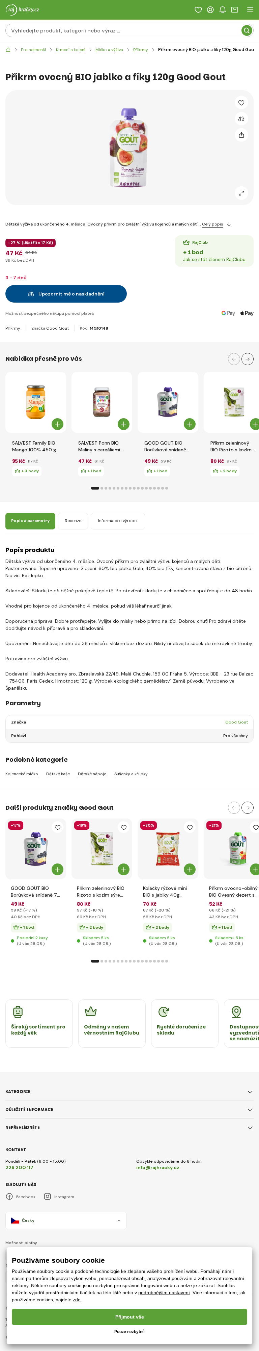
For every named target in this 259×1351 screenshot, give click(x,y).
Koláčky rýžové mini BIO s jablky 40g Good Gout (165, 891)
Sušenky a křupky (131, 774)
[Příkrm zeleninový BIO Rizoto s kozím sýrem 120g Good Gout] (234, 402)
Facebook (25, 1197)
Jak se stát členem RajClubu (214, 259)
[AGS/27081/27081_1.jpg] (102, 849)
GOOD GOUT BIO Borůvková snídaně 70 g (165, 446)
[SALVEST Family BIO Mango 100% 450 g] (36, 402)
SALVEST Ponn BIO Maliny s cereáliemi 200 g (99, 446)
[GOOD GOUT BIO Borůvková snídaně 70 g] (168, 402)
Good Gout (57, 328)
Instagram (64, 1197)
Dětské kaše (58, 774)
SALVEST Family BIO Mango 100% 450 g (34, 446)
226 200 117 (19, 1167)
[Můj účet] (210, 10)
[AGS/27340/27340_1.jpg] (168, 849)
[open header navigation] (250, 10)
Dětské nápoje (92, 774)
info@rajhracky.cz (157, 1167)
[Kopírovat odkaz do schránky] (241, 135)
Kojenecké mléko (21, 774)
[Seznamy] (198, 10)
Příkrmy (12, 328)
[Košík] (235, 10)
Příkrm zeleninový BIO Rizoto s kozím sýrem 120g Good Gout (231, 446)
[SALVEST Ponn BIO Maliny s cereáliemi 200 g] (102, 402)
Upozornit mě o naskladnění (71, 294)
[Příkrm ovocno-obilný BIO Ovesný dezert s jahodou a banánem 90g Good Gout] (234, 849)
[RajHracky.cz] (8, 50)
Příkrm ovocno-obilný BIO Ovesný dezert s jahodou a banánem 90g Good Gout (233, 891)
